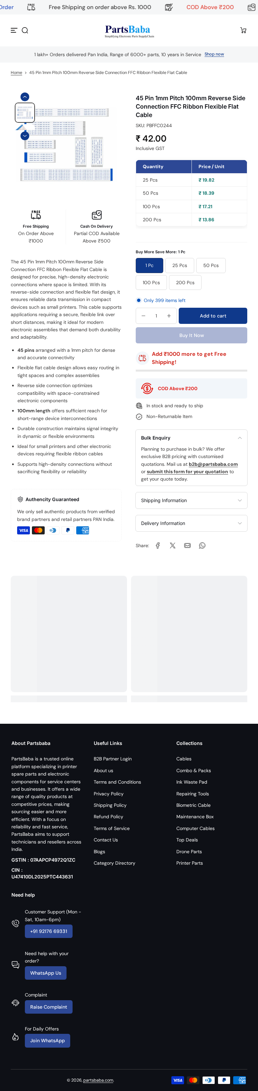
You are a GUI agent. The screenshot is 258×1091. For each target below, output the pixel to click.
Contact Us (106, 840)
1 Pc (149, 265)
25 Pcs (179, 265)
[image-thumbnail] (25, 113)
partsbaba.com (98, 1080)
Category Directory (114, 863)
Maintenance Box (195, 817)
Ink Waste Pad (191, 782)
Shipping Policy (110, 805)
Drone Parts (189, 852)
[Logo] (129, 30)
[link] (158, 545)
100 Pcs (151, 282)
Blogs (99, 852)
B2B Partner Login (113, 759)
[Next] (24, 135)
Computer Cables (195, 828)
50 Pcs (211, 265)
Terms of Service (112, 828)
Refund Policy (108, 817)
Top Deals (187, 840)
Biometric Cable (193, 805)
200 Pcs (185, 282)
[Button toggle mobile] (15, 30)
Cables (183, 759)
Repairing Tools (192, 794)
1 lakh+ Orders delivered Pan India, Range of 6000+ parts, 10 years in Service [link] (117, 54)
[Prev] (24, 96)
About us (103, 770)
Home (16, 72)
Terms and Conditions (117, 782)
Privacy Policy (109, 794)
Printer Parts (189, 863)
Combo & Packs (193, 770)
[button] (25, 30)
